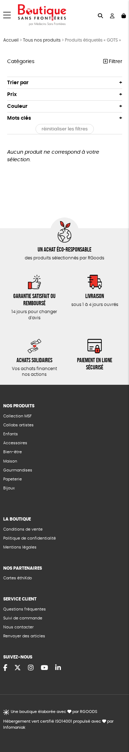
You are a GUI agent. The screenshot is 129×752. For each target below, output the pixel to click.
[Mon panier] (123, 15)
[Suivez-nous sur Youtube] (44, 668)
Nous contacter (18, 627)
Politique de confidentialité (29, 538)
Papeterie (12, 479)
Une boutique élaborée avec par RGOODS (54, 712)
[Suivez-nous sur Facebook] (5, 668)
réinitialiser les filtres (65, 129)
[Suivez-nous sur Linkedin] (58, 668)
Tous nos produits (42, 40)
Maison (10, 461)
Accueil (11, 40)
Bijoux (9, 488)
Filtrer (115, 61)
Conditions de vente (23, 529)
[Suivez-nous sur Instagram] (31, 668)
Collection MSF (17, 416)
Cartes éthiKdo (17, 578)
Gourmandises (17, 470)
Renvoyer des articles (24, 636)
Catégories (20, 61)
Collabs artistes (18, 425)
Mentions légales (20, 547)
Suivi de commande (22, 618)
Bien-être (12, 452)
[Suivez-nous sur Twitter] (17, 668)
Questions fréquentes (24, 609)
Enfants (10, 434)
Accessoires (15, 443)
